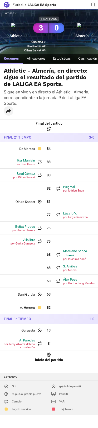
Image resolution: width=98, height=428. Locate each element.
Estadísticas (62, 58)
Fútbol (18, 5)
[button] (8, 111)
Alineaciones (36, 58)
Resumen (11, 58)
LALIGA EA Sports (42, 5)
